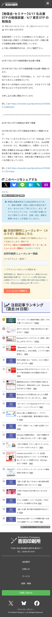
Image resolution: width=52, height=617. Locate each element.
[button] (6, 184)
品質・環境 (26, 583)
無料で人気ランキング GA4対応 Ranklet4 (34, 527)
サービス (26, 576)
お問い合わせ (26, 593)
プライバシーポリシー (25, 609)
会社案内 (26, 562)
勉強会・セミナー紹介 (10, 195)
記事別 (21, 195)
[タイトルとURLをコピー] (38, 184)
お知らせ (26, 569)
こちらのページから (31, 248)
